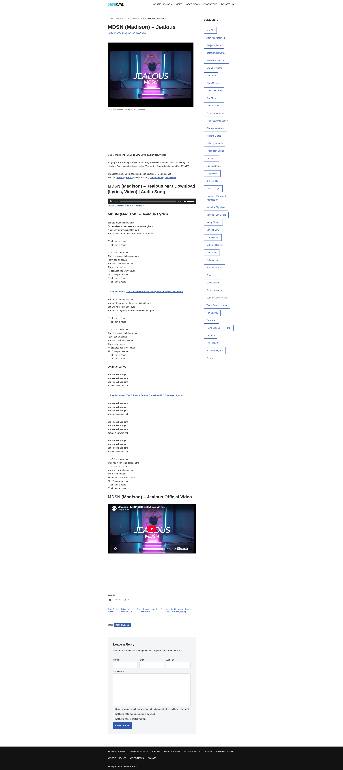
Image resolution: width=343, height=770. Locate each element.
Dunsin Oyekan (213, 105)
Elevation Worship (215, 113)
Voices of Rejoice (214, 350)
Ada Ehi (210, 30)
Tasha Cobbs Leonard (217, 305)
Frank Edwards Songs (217, 121)
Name (116, 660)
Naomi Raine (212, 237)
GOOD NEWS (193, 4)
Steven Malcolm (214, 290)
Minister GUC (212, 230)
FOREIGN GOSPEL (225, 751)
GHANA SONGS (172, 751)
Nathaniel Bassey (214, 245)
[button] (171, 4)
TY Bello (210, 335)
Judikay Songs (213, 166)
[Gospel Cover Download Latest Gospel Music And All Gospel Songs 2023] (116, 4)
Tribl (229, 328)
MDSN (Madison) (122, 625)
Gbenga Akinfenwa (215, 128)
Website (170, 660)
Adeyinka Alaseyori (215, 38)
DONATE (225, 4)
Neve (110, 766)
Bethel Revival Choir (216, 60)
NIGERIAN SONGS (138, 751)
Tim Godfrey (212, 313)
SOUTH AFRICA (192, 751)
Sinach (209, 275)
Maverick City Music (215, 207)
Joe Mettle (211, 158)
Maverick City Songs (216, 215)
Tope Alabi (211, 320)
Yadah (209, 358)
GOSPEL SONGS (116, 751)
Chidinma (211, 75)
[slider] (191, 201)
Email (142, 660)
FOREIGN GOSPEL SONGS (127, 18)
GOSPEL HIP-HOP (117, 758)
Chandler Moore (214, 68)
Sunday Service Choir (216, 298)
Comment (118, 671)
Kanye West (212, 173)
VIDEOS (208, 751)
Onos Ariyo (211, 252)
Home (110, 18)
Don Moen (211, 98)
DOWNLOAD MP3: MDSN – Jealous (126, 206)
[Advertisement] (152, 133)
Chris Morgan (212, 83)
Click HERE (170, 177)
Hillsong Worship (214, 143)
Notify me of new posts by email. (130, 719)
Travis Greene (213, 328)
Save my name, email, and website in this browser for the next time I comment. (152, 709)
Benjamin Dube (213, 45)
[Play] (111, 201)
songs (129, 177)
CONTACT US (210, 4)
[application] (152, 201)
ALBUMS (156, 751)
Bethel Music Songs (215, 53)
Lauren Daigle (213, 188)
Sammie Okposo (214, 267)
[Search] (233, 4)
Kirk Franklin (212, 181)
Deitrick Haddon (214, 90)
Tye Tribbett (212, 343)
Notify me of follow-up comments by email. (135, 714)
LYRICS (136, 33)
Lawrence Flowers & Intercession (216, 198)
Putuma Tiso (212, 260)
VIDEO (179, 4)
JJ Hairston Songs (215, 151)
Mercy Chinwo (213, 222)
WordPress (131, 766)
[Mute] (185, 201)
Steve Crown (212, 283)
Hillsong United (213, 136)
